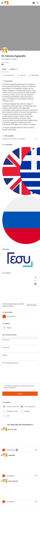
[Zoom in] (35, 277)
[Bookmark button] (36, 449)
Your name (5, 340)
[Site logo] (6, 3)
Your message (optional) (10, 363)
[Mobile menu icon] (2, 3)
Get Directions (31, 305)
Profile (4, 69)
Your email (5, 347)
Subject (4, 355)
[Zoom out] (35, 280)
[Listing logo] (4, 50)
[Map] (20, 288)
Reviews (13, 69)
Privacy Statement (10, 387)
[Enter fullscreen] (35, 284)
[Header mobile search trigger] (38, 3)
